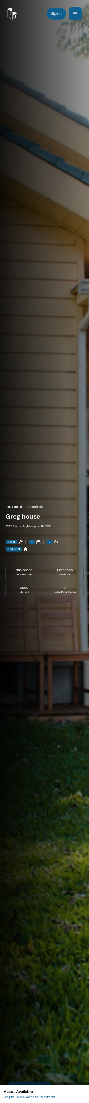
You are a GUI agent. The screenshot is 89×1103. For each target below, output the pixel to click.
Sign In (56, 13)
